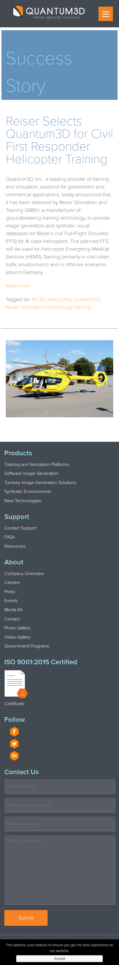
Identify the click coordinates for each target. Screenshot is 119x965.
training (82, 307)
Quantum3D (86, 299)
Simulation (32, 307)
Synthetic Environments (27, 491)
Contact (12, 619)
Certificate (14, 704)
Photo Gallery (17, 628)
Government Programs (26, 646)
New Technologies (22, 501)
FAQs (9, 537)
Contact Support (20, 528)
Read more (17, 286)
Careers (12, 582)
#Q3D (38, 299)
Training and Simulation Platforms (36, 464)
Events (11, 601)
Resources (14, 546)
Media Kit (13, 610)
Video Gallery (17, 637)
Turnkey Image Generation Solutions (40, 483)
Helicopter (59, 299)
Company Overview (24, 573)
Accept (59, 959)
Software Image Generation (31, 473)
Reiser (12, 307)
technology (59, 307)
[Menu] (105, 14)
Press (9, 592)
